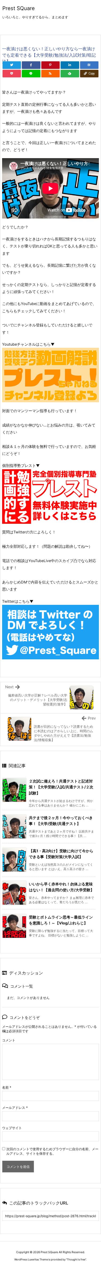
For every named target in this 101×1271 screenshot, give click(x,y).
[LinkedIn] (70, 65)
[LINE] (31, 73)
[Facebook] (31, 65)
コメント (8, 1040)
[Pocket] (12, 73)
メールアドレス (15, 1108)
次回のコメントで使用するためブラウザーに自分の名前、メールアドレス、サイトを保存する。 (52, 1151)
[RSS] (50, 73)
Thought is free (76, 1259)
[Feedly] (70, 73)
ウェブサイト (12, 1128)
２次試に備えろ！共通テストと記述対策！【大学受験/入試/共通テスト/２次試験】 (61, 787)
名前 (6, 1087)
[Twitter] (12, 65)
